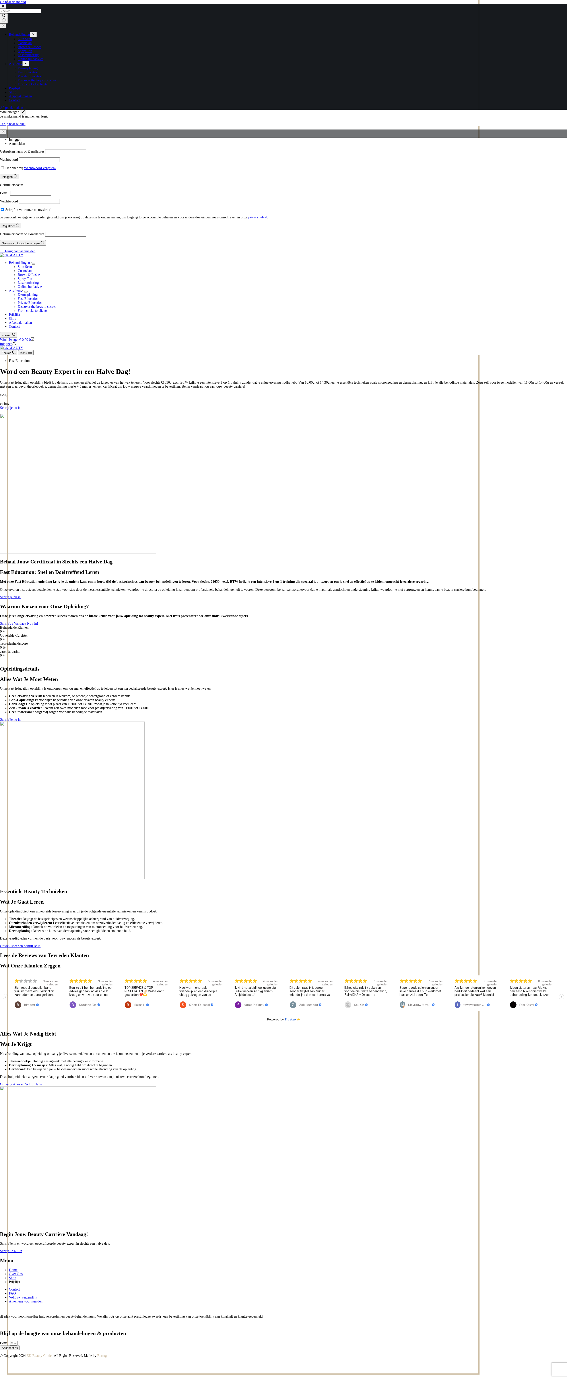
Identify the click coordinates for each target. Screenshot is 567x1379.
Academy (15, 290)
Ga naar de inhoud (13, 2)
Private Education (30, 302)
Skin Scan (25, 267)
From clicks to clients (32, 310)
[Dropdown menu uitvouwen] (33, 264)
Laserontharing (28, 282)
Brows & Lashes (29, 275)
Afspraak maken (20, 322)
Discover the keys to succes (37, 306)
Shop (12, 318)
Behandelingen (19, 263)
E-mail (5, 1343)
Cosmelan (25, 271)
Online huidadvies (30, 286)
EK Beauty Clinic (39, 1355)
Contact (14, 326)
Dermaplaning (28, 294)
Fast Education (28, 298)
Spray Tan (25, 279)
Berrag (102, 1355)
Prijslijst (14, 314)
